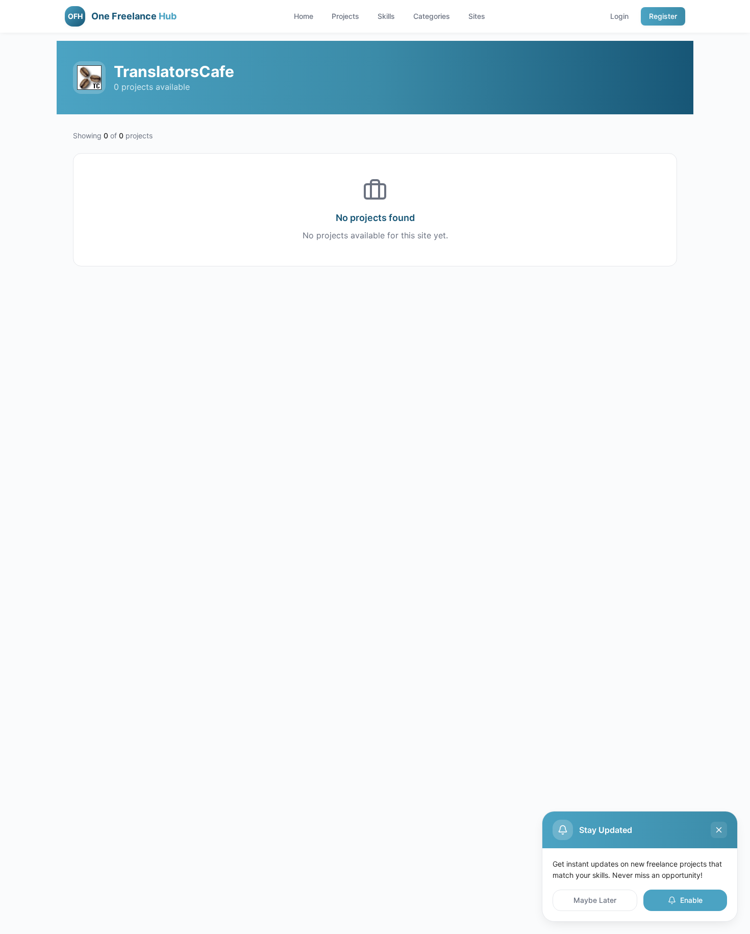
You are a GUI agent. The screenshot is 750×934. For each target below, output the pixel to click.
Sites (476, 16)
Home (303, 16)
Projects (345, 16)
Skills (386, 16)
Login (619, 16)
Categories (431, 16)
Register (663, 16)
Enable (691, 900)
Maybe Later (594, 900)
